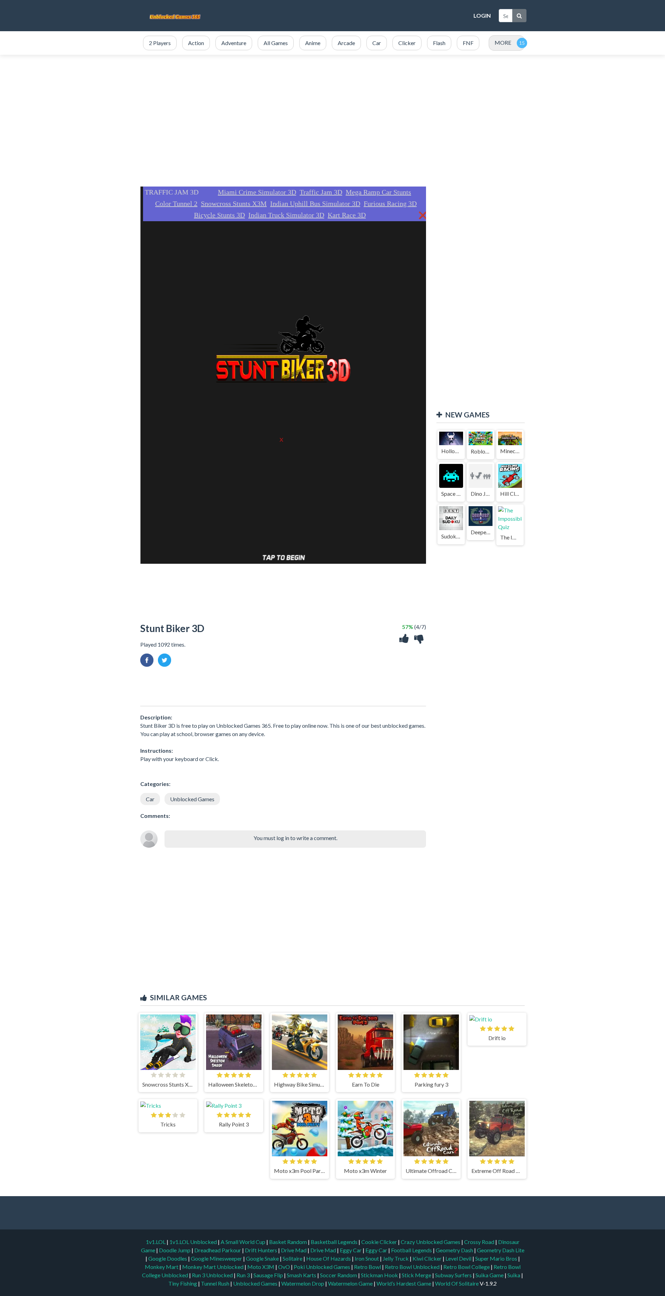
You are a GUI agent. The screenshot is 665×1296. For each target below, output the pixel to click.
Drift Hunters (261, 1250)
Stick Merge (417, 1275)
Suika (514, 1275)
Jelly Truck (396, 1258)
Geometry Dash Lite (500, 1250)
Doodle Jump (175, 1250)
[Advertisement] (343, 15)
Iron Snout (367, 1258)
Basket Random (288, 1241)
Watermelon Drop (303, 1283)
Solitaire (293, 1258)
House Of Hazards (329, 1258)
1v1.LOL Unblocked (193, 1241)
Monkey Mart (162, 1266)
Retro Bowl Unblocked (413, 1266)
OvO (284, 1266)
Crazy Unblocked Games (431, 1241)
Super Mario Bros (496, 1258)
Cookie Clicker (379, 1241)
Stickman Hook (380, 1275)
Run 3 (244, 1275)
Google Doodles (168, 1258)
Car (150, 799)
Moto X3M (261, 1266)
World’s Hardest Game (404, 1283)
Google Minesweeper (217, 1258)
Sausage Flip (269, 1275)
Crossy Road (479, 1241)
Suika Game (490, 1275)
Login (482, 15)
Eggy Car (351, 1250)
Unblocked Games (192, 799)
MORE (503, 42)
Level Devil (458, 1258)
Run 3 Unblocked (213, 1275)
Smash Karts (302, 1275)
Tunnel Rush (215, 1283)
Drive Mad (294, 1250)
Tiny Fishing (183, 1283)
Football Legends (412, 1250)
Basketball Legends (334, 1241)
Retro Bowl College (467, 1266)
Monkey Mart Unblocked (213, 1266)
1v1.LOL (156, 1241)
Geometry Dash (455, 1250)
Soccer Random (339, 1275)
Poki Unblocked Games (322, 1266)
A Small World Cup (243, 1241)
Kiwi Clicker (428, 1258)
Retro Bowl (368, 1266)
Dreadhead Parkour (218, 1250)
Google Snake (263, 1258)
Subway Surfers (454, 1275)
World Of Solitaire (457, 1283)
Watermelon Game (350, 1283)
